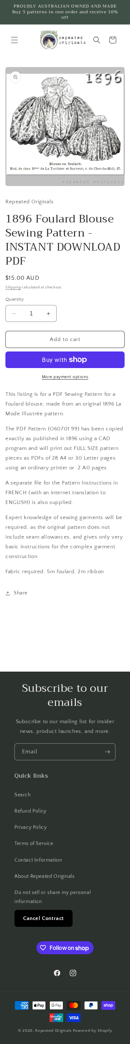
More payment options (65, 377)
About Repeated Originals (44, 876)
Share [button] (20, 593)
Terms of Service (33, 843)
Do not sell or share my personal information (52, 897)
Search (22, 795)
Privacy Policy (30, 827)
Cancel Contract (43, 918)
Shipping (13, 287)
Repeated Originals (53, 1030)
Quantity (14, 299)
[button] (14, 40)
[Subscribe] (107, 751)
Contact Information (38, 860)
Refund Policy (30, 811)
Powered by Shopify (92, 1030)
